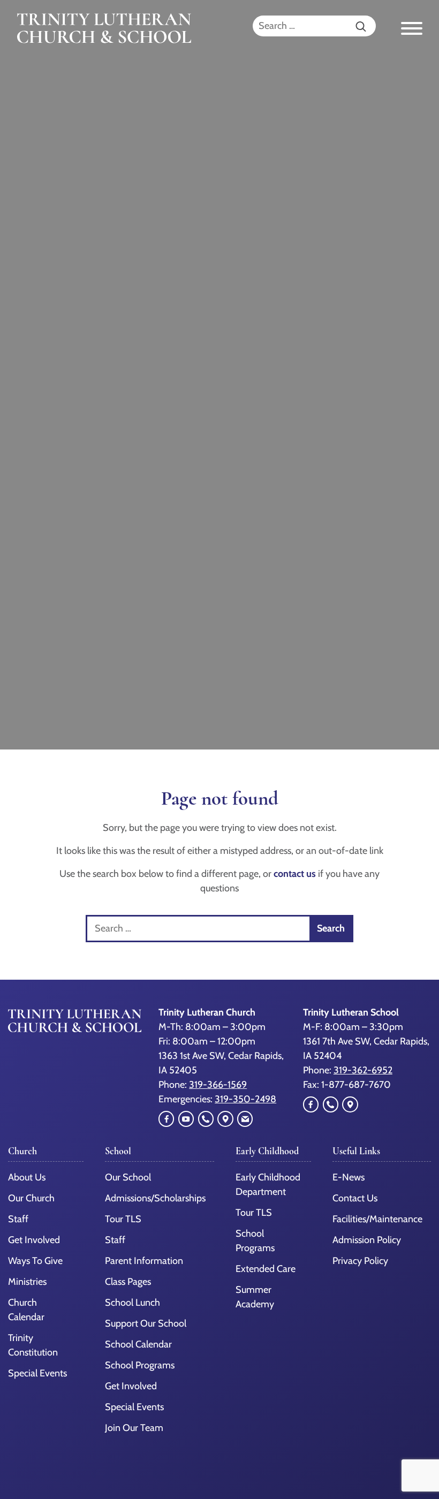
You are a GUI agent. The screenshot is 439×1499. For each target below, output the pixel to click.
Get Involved (34, 1240)
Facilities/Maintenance (377, 1219)
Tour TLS (123, 1219)
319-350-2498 (245, 1099)
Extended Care (266, 1269)
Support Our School (145, 1323)
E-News (348, 1177)
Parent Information (144, 1261)
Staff (18, 1219)
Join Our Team (134, 1428)
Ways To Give (35, 1261)
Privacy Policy (360, 1261)
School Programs (140, 1365)
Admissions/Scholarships (155, 1198)
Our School (128, 1177)
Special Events (37, 1373)
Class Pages (128, 1282)
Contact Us (354, 1198)
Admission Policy (366, 1240)
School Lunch (132, 1302)
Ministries (27, 1282)
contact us (295, 874)
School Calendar (138, 1344)
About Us (27, 1177)
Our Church (31, 1198)
